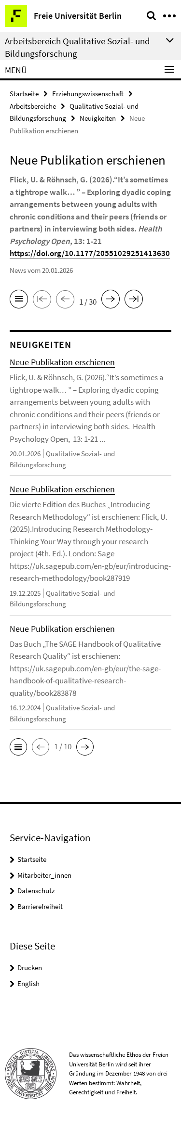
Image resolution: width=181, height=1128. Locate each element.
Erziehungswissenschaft (88, 93)
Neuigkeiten (98, 118)
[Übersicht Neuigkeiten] (19, 301)
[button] (18, 746)
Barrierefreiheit (40, 906)
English (28, 983)
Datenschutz (36, 890)
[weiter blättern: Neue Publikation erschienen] (110, 301)
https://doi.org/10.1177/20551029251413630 (90, 253)
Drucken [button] (29, 967)
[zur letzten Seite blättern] (134, 301)
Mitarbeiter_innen (44, 875)
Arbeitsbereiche (33, 106)
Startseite (24, 93)
